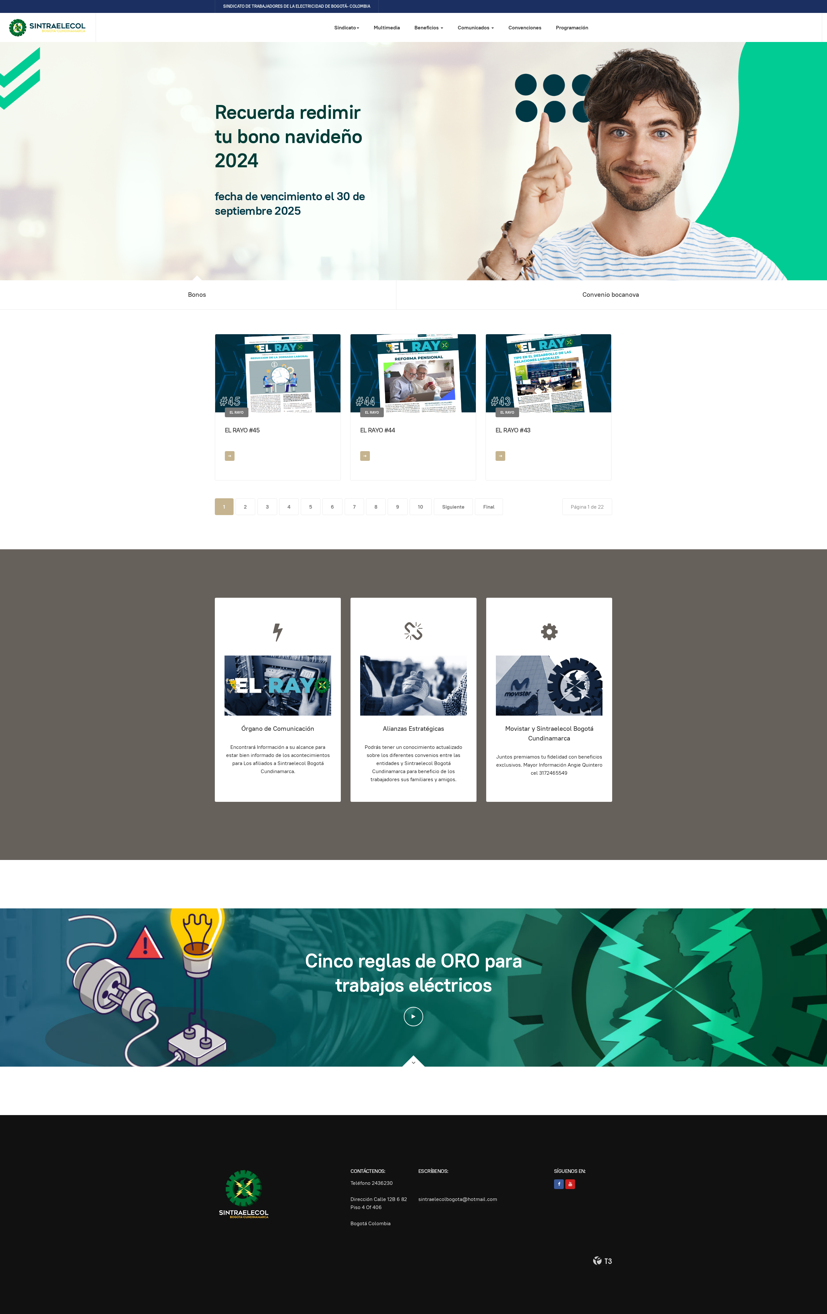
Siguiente (453, 506)
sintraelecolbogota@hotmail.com (457, 1199)
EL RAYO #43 (513, 430)
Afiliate (254, 197)
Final (489, 506)
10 (420, 506)
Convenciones (524, 27)
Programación (572, 27)
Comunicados (474, 27)
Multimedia (387, 27)
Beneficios (427, 27)
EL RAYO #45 (242, 430)
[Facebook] (559, 1184)
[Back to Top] (807, 1294)
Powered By (602, 1261)
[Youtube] (570, 1184)
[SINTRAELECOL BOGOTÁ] (48, 28)
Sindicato (345, 27)
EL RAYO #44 (377, 430)
